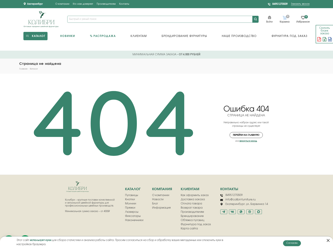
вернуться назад (248, 141)
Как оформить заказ (195, 195)
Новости (158, 199)
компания (162, 189)
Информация (161, 207)
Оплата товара (191, 203)
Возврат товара (192, 207)
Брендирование (192, 216)
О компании (62, 4)
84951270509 (280, 4)
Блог (155, 203)
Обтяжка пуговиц (192, 220)
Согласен (292, 243)
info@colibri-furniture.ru (240, 199)
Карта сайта (189, 228)
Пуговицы (131, 195)
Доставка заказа (193, 199)
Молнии (130, 203)
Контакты (124, 4)
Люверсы (131, 211)
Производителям (106, 4)
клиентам (190, 189)
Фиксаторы (133, 216)
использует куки (40, 240)
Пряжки (130, 207)
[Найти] (255, 19)
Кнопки (130, 199)
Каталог (132, 189)
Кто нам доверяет (83, 4)
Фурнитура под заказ (196, 224)
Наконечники (134, 220)
